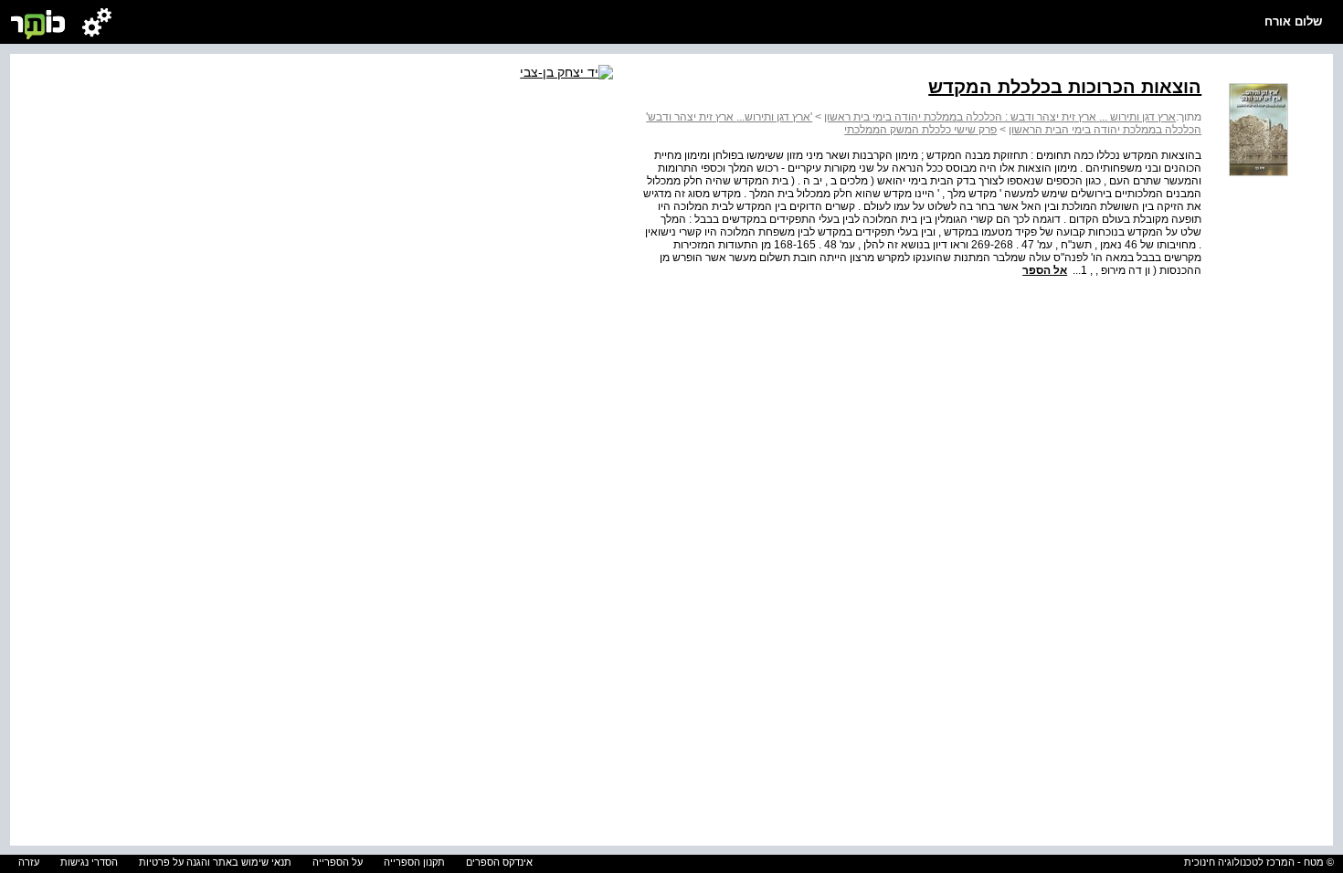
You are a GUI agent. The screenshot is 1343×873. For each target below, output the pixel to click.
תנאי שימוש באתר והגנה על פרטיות (215, 862)
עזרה (28, 862)
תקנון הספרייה (414, 862)
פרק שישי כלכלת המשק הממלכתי (920, 129)
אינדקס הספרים (499, 862)
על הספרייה (337, 862)
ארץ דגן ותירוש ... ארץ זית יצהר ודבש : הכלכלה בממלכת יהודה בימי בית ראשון (1000, 116)
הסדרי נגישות (89, 862)
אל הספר (1044, 270)
